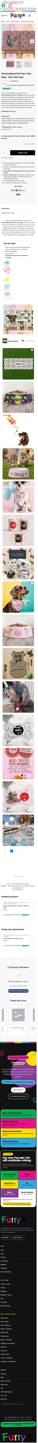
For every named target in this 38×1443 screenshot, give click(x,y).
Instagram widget (19, 876)
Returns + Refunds (6, 1340)
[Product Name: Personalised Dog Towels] (18, 1020)
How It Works (5, 1321)
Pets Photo (6, 116)
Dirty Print (4, 1399)
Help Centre (4, 1318)
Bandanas (4, 1291)
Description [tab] (5, 208)
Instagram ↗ (6, 1237)
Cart (2, 1388)
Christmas (4, 1268)
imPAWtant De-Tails (8, 111)
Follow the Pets (5, 1381)
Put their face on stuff (18, 1096)
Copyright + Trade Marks (8, 1361)
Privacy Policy (5, 1354)
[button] (33, 15)
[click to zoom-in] (18, 41)
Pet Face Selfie (15, 21)
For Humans (4, 1261)
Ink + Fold (4, 1395)
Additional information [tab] (8, 213)
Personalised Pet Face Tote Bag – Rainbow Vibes (16, 906)
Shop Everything (6, 1272)
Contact (5, 2)
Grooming (4, 1302)
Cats (2, 1253)
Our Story (13, 2)
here (23, 180)
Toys (2, 1298)
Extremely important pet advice (11, 1404)
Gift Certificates (5, 1306)
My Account (4, 1384)
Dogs (2, 1250)
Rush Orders (4, 1332)
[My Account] (29, 15)
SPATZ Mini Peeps (6, 1392)
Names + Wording (6, 1329)
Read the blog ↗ (18, 1237)
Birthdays (3, 1264)
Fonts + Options (5, 1325)
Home (3, 21)
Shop (7, 21)
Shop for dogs (18, 1089)
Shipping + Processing (8, 1343)
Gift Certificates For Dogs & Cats (13, 935)
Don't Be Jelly (19, 889)
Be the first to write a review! (18, 991)
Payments (4, 1347)
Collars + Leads (5, 1284)
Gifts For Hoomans (13, 886)
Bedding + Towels (6, 1295)
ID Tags (3, 1287)
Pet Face (3, 1257)
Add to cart (22, 153)
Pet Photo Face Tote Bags (27, 21)
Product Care (5, 1336)
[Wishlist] (30, 903)
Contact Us (4, 1350)
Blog (21, 2)
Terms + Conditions (7, 1358)
